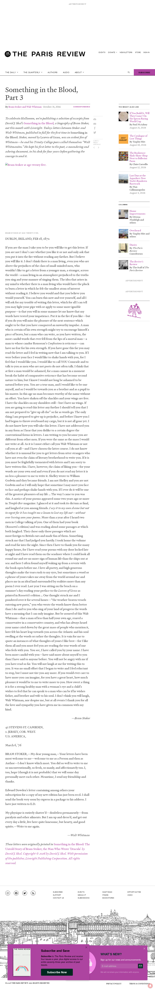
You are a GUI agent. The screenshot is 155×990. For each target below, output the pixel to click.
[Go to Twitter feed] (24, 893)
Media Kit (82, 895)
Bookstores (108, 897)
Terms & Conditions (139, 983)
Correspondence (81, 106)
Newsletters (126, 52)
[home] (45, 55)
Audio (66, 72)
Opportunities (134, 892)
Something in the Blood (39, 123)
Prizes (105, 895)
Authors (53, 72)
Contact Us (58, 897)
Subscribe (144, 72)
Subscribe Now (57, 972)
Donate (111, 52)
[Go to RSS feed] (33, 893)
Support (57, 895)
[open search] (128, 72)
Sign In (146, 52)
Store (138, 52)
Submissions (84, 897)
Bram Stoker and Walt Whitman (25, 106)
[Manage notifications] (147, 983)
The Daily (10, 72)
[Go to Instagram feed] (7, 893)
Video (129, 895)
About (78, 72)
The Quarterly (32, 72)
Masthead (107, 892)
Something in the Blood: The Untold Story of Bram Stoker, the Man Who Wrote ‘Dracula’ (47, 853)
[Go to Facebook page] (16, 893)
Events (102, 52)
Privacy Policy (113, 983)
